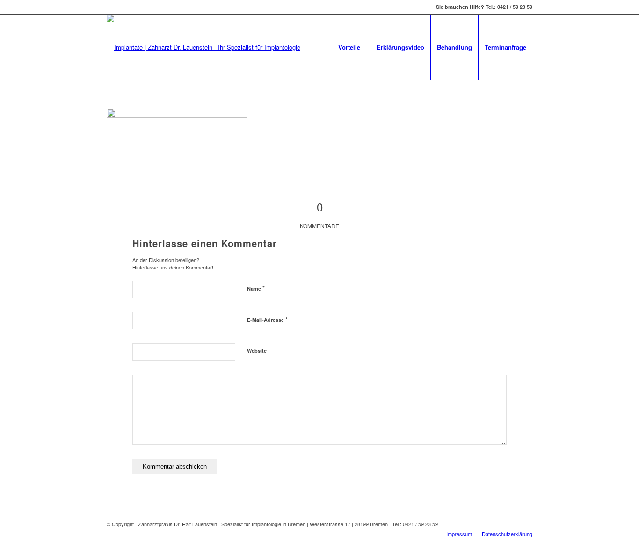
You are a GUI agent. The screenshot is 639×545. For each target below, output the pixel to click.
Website (257, 350)
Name (256, 287)
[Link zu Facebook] (525, 524)
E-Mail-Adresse (267, 319)
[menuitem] (349, 47)
